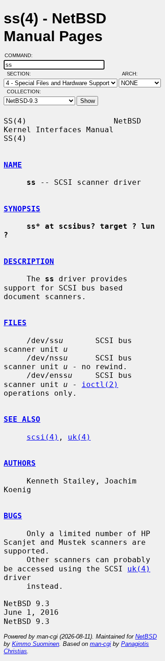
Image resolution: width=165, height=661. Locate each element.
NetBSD (146, 636)
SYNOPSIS (22, 208)
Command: (21, 55)
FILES (15, 322)
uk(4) (79, 437)
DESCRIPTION (29, 261)
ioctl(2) (100, 384)
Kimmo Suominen (35, 643)
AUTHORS (20, 463)
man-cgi (100, 643)
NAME (13, 165)
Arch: (134, 73)
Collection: (24, 91)
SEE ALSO (22, 419)
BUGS (13, 515)
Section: (21, 73)
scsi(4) (43, 437)
